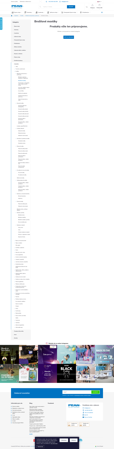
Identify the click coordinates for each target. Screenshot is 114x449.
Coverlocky (16, 33)
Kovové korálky (21, 172)
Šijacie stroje (17, 26)
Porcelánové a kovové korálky (23, 170)
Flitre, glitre (18, 245)
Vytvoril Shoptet (100, 446)
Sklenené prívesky (22, 133)
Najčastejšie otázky (16, 417)
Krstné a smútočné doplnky (21, 257)
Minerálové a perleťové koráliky (23, 138)
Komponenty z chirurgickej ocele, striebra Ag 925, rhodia (23, 84)
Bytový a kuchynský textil (21, 240)
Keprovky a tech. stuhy (20, 252)
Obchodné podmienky (16, 410)
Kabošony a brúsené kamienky (23, 193)
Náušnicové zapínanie (22, 93)
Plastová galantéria (19, 281)
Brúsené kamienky (22, 196)
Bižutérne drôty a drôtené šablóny (22, 210)
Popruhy (17, 296)
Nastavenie (40, 446)
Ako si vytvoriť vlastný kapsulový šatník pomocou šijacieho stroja (37, 428)
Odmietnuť (63, 440)
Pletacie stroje (17, 57)
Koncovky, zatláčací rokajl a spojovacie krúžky (23, 88)
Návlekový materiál (21, 225)
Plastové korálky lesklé (22, 148)
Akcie (15, 334)
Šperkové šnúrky (21, 237)
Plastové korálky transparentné (21, 166)
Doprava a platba (14, 1)
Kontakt (14, 421)
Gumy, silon (20, 227)
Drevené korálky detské (23, 109)
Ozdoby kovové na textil (20, 276)
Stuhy (17, 308)
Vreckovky (18, 320)
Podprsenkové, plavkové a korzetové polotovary (21, 287)
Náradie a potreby (20, 212)
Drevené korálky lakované (23, 113)
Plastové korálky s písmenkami (22, 156)
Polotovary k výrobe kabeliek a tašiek (22, 290)
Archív (31, 434)
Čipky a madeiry (19, 243)
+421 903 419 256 (88, 410)
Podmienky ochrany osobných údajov (18, 413)
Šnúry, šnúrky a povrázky (21, 315)
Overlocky (16, 29)
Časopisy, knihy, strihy (18, 331)
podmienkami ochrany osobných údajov (82, 395)
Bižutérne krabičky (22, 217)
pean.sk (86, 415)
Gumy (17, 250)
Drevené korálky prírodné (23, 116)
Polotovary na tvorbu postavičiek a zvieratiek (23, 294)
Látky (17, 66)
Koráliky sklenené (20, 128)
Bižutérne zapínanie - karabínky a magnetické (23, 77)
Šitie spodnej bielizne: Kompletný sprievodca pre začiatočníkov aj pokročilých (36, 421)
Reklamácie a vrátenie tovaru (25, 1)
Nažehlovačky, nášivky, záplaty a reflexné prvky (22, 270)
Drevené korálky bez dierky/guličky (22, 106)
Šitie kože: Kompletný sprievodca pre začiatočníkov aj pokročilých (37, 417)
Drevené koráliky (20, 103)
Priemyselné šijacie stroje (19, 40)
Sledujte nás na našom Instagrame (58, 343)
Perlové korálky (20, 201)
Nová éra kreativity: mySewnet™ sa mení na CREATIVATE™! (36, 431)
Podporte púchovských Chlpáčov (36, 424)
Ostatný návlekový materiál (23, 232)
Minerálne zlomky (21, 143)
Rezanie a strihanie (18, 53)
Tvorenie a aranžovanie (20, 69)
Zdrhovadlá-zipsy (19, 327)
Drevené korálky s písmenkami (21, 119)
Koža (19, 229)
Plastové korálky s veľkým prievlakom (23, 160)
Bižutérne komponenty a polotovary (22, 74)
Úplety (17, 318)
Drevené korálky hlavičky (23, 111)
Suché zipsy (18, 310)
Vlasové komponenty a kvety (23, 100)
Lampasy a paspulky (20, 259)
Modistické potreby (19, 264)
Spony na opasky (19, 303)
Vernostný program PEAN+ (18, 422)
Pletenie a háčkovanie (20, 284)
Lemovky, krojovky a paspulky (22, 261)
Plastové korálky (20, 146)
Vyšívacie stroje (17, 36)
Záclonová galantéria (20, 325)
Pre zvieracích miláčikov (20, 301)
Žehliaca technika (18, 46)
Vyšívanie (17, 322)
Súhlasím (73, 440)
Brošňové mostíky (22, 80)
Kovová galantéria (19, 254)
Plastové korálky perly (22, 153)
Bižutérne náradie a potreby (23, 219)
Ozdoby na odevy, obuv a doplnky (22, 279)
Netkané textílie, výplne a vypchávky (21, 274)
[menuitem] (17, 12)
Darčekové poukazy (18, 60)
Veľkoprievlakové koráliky (22, 180)
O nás (13, 415)
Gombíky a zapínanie (20, 247)
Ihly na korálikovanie (22, 222)
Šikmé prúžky (18, 313)
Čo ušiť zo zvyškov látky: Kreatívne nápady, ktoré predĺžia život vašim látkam (36, 414)
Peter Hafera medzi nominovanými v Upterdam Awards (36, 407)
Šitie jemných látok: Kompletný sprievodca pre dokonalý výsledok (36, 410)
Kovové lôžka (21, 91)
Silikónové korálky (20, 178)
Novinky (16, 338)
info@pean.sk (87, 408)
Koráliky (17, 71)
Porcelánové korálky (22, 175)
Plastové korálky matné (23, 151)
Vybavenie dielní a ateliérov (20, 50)
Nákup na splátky (15, 419)
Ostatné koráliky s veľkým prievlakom (23, 186)
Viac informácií (53, 443)
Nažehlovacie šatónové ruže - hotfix (22, 267)
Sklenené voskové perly (23, 135)
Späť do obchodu (68, 37)
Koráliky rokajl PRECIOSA (22, 126)
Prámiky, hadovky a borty (21, 299)
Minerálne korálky (21, 141)
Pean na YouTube (88, 417)
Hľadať (71, 7)
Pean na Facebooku (89, 412)
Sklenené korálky (21, 130)
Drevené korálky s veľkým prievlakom (23, 122)
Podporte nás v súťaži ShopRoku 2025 (37, 425)
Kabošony (20, 198)
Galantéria (16, 64)
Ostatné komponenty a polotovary (23, 96)
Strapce (17, 306)
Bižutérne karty (21, 215)
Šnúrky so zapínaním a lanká (24, 234)
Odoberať (95, 392)
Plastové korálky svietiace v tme (23, 163)
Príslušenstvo (17, 43)
